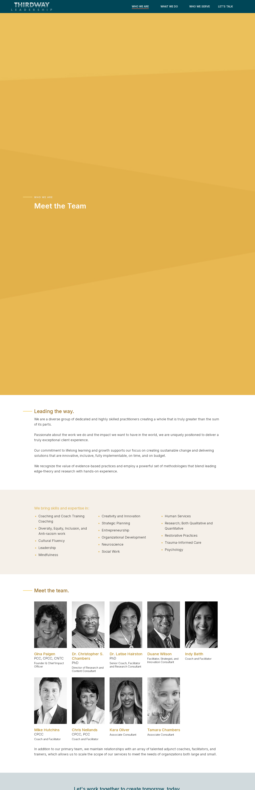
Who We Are (43, 197)
